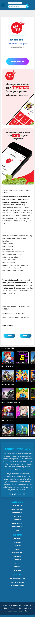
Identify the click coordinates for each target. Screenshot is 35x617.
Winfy (17, 563)
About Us (17, 516)
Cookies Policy (17, 527)
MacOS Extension (17, 585)
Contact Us (18, 520)
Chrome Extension (17, 582)
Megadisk (17, 556)
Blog (17, 530)
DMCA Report (17, 506)
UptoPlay (17, 546)
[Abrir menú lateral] (3, 5)
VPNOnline (17, 560)
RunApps (17, 567)
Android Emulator (17, 509)
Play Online (17, 61)
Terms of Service (17, 523)
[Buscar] (27, 6)
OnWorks (17, 542)
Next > (26, 336)
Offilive (17, 549)
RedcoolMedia (17, 553)
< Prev (9, 336)
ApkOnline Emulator (17, 578)
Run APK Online (17, 513)
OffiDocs (17, 539)
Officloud (17, 570)
